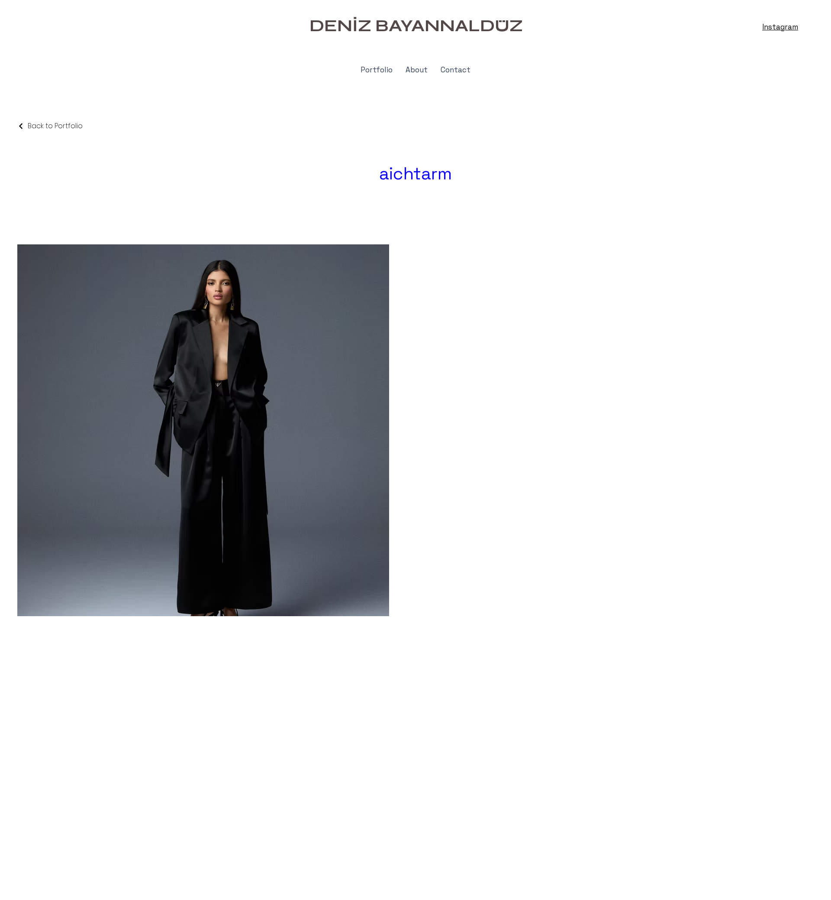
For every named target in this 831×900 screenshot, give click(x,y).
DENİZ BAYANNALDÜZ (416, 26)
